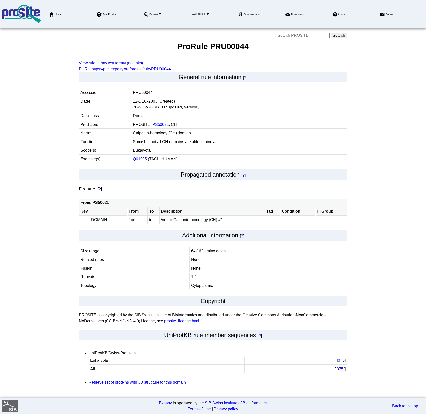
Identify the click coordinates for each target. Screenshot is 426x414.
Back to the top (405, 406)
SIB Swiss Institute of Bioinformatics (236, 403)
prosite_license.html (181, 321)
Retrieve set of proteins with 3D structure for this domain (137, 382)
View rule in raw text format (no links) (111, 63)
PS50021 (160, 124)
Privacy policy (226, 409)
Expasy (165, 403)
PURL (84, 69)
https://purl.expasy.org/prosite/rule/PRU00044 (131, 69)
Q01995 (140, 159)
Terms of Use (199, 409)
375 (341, 360)
